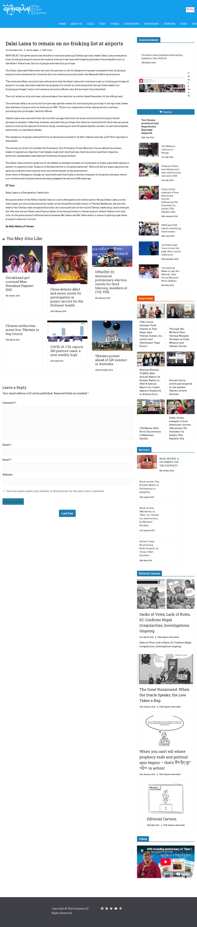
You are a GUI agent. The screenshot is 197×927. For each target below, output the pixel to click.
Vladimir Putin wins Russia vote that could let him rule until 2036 (171, 171)
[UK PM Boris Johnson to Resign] (149, 150)
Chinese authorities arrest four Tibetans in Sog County (22, 330)
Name (7, 444)
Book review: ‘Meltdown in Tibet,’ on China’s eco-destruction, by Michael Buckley (149, 516)
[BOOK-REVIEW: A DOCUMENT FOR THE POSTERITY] (147, 465)
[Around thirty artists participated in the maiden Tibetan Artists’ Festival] (181, 359)
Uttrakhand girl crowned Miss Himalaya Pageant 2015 (19, 284)
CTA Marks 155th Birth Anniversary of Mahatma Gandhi (150, 433)
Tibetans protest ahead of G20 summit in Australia (111, 360)
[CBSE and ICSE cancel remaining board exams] (149, 228)
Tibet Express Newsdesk (168, 637)
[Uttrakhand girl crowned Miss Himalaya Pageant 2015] (22, 247)
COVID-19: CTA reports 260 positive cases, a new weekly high (66, 351)
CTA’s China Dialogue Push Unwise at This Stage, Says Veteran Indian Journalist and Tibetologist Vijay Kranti (150, 334)
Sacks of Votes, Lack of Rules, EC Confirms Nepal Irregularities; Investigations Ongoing (164, 622)
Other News (131, 23)
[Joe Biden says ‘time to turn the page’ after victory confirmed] (149, 248)
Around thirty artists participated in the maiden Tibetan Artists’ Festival (180, 387)
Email (7, 459)
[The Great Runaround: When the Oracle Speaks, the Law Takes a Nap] (166, 669)
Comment (9, 402)
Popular (167, 111)
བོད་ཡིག (190, 9)
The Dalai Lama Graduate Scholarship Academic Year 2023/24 (162, 57)
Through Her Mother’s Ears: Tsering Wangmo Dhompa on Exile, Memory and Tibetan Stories (179, 337)
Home (62, 23)
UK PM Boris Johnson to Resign (168, 149)
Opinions (169, 23)
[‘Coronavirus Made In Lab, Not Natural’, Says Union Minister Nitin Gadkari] (149, 271)
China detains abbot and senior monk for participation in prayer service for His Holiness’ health (66, 297)
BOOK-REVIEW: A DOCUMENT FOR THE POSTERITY (169, 462)
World (115, 23)
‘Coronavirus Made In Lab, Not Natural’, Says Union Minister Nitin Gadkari (170, 274)
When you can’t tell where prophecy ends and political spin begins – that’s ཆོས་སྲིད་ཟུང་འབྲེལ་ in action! (165, 760)
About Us (76, 23)
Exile (90, 23)
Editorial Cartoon (162, 818)
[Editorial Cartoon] (166, 798)
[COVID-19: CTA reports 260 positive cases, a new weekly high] (67, 322)
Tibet (102, 23)
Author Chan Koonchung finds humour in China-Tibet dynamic (149, 548)
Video (183, 23)
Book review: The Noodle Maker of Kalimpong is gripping (149, 487)
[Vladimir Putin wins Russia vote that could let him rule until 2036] (149, 169)
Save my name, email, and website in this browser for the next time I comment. (56, 491)
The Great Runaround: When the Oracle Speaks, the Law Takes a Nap (164, 695)
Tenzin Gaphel (32, 50)
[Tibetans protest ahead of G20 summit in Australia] (112, 322)
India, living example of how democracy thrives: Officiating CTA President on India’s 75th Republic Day (170, 200)
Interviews (151, 23)
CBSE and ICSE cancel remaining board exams (171, 228)
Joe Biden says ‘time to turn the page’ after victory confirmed (171, 249)
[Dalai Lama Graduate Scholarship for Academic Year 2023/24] (162, 85)
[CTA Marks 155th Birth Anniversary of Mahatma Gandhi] (151, 406)
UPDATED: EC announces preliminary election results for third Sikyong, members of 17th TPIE (111, 282)
